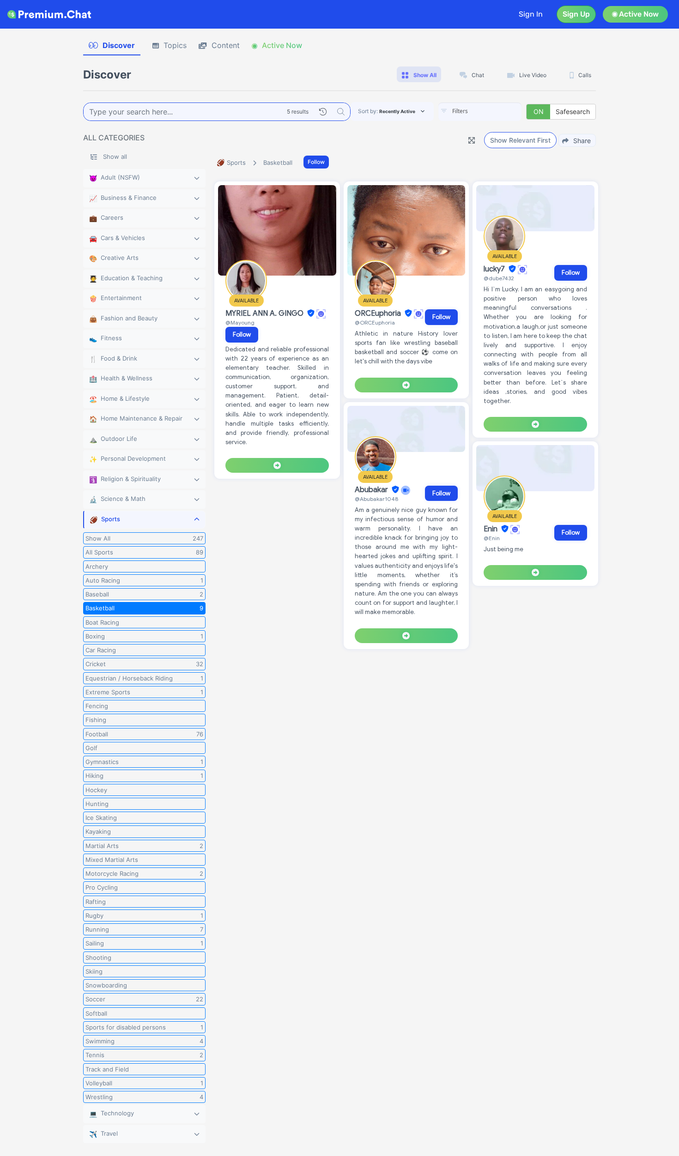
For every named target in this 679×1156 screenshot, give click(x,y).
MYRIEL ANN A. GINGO (265, 313)
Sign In (531, 14)
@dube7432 (499, 278)
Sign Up (576, 14)
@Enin (492, 538)
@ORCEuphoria (375, 322)
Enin (491, 529)
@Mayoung (240, 322)
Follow (316, 161)
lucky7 (495, 269)
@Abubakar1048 (376, 498)
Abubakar (372, 489)
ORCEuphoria (379, 313)
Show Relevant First (520, 140)
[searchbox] (493, 111)
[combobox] (479, 111)
